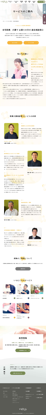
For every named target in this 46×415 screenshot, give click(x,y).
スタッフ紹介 (5, 396)
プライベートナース (16, 402)
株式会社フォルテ (28, 396)
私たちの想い (5, 391)
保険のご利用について (16, 398)
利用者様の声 (21, 2)
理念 (4, 393)
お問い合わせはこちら (17, 373)
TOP (3, 21)
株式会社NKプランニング (30, 394)
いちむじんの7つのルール (44, 8)
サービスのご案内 (16, 2)
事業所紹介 (27, 398)
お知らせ (39, 388)
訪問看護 (14, 391)
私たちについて (10, 2)
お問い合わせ (40, 1)
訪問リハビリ (15, 393)
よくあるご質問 (34, 2)
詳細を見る (23, 268)
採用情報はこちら (23, 350)
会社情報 (26, 2)
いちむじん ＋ (15, 400)
